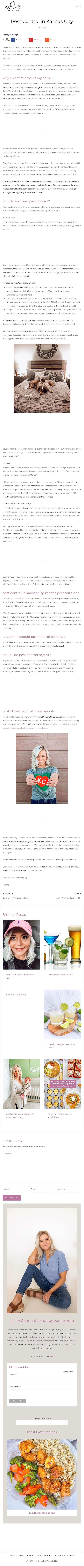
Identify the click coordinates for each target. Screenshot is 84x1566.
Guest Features (26, 1555)
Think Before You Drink (60, 974)
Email (34, 1189)
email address (15, 1387)
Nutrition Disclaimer (64, 1555)
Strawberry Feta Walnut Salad (15, 896)
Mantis (70, 69)
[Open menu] (77, 6)
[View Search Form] (80, 6)
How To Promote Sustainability (68, 896)
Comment (8, 1153)
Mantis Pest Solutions (22, 598)
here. (51, 1356)
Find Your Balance (16, 994)
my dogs (55, 338)
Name (7, 1189)
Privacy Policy (43, 1555)
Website (61, 1189)
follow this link (22, 866)
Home (12, 1555)
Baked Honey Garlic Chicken (42, 1512)
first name (13, 1374)
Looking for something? (42, 1418)
